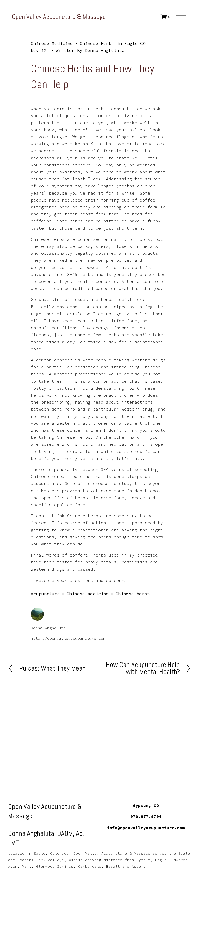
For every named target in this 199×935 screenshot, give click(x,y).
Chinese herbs (133, 593)
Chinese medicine (88, 593)
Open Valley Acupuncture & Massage (59, 16)
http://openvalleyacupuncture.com (68, 638)
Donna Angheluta (104, 50)
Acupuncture (45, 593)
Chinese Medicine (52, 43)
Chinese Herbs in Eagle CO (113, 43)
